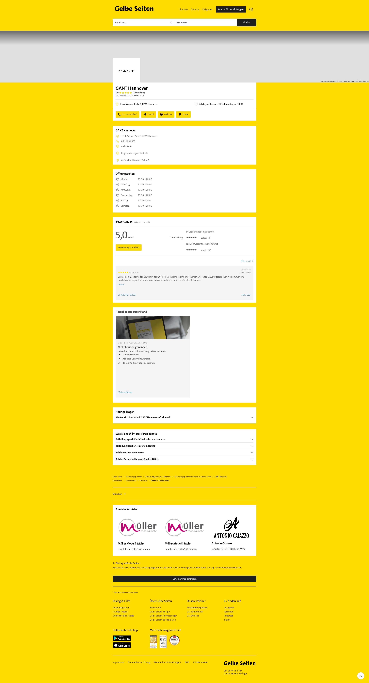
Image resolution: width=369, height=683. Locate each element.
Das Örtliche (193, 615)
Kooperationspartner (197, 607)
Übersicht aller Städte (123, 615)
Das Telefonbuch (195, 611)
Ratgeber (207, 9)
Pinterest (228, 615)
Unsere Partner (196, 601)
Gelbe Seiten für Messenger (163, 615)
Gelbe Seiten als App (160, 611)
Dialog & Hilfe (121, 601)
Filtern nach (246, 261)
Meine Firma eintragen (231, 9)
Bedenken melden (128, 295)
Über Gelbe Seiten (161, 601)
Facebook (228, 611)
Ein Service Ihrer (235, 672)
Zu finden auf (232, 601)
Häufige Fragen (120, 611)
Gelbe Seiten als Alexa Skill (163, 619)
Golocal (132, 272)
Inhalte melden (200, 662)
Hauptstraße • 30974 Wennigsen (134, 546)
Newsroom (155, 607)
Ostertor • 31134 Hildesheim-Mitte (228, 545)
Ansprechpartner (121, 607)
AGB (187, 662)
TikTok (227, 619)
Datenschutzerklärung (139, 662)
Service (195, 9)
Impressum (118, 662)
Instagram (229, 607)
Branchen (117, 493)
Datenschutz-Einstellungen (167, 662)
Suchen (184, 9)
